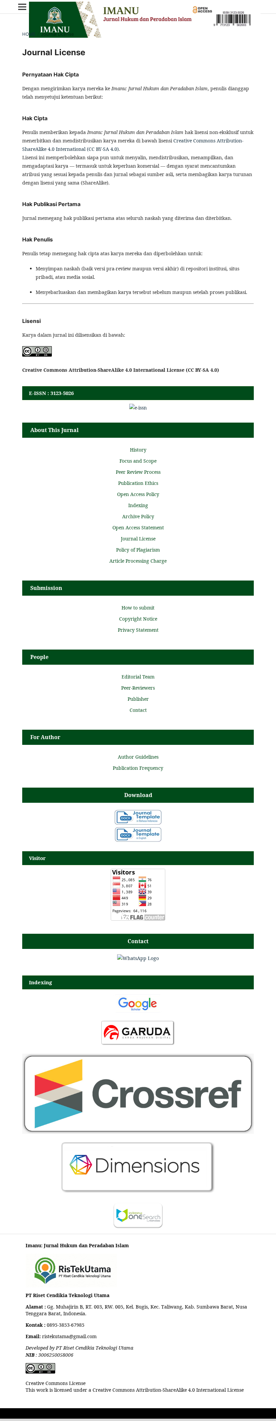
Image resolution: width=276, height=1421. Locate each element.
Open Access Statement (138, 527)
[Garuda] (138, 1044)
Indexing (138, 505)
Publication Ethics (138, 483)
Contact (138, 710)
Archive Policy (138, 516)
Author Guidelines (138, 757)
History (138, 450)
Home (29, 34)
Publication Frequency (138, 768)
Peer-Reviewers (138, 688)
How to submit (138, 607)
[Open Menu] (22, 6)
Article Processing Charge (138, 561)
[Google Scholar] (138, 1011)
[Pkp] (138, 1132)
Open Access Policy (138, 494)
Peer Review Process (138, 472)
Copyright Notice (138, 619)
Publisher (138, 699)
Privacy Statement (138, 630)
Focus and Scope (138, 461)
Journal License (138, 538)
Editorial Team (138, 676)
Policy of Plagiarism (138, 550)
